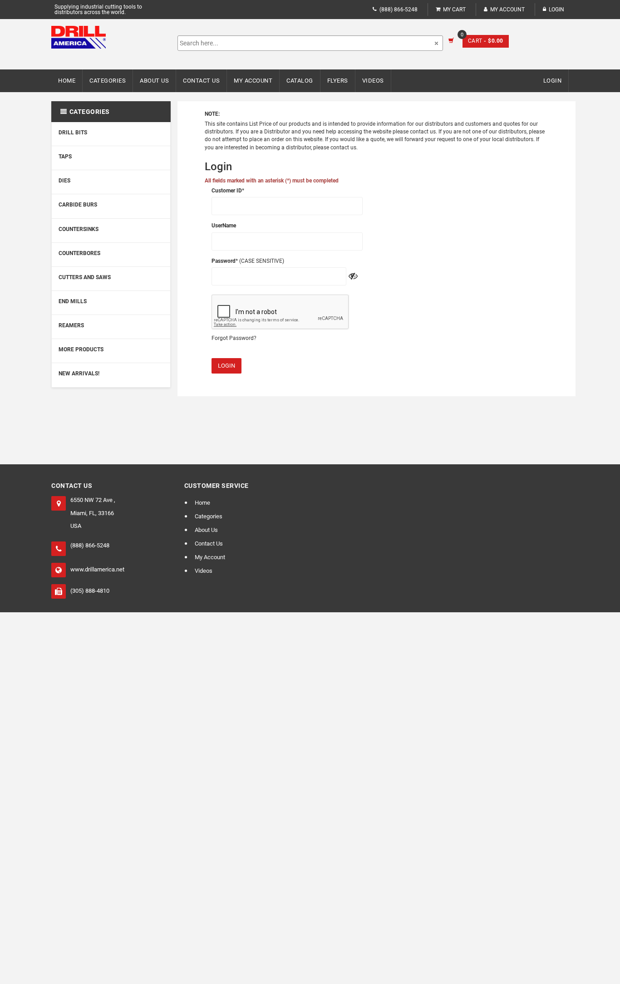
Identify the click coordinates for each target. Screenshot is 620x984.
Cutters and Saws (85, 277)
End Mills (73, 301)
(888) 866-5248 (398, 9)
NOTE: (212, 114)
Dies (64, 180)
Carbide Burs (78, 205)
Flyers (337, 80)
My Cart (454, 9)
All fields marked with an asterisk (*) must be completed (272, 180)
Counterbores (79, 253)
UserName (224, 225)
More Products (81, 349)
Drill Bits (73, 132)
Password (224, 261)
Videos (373, 80)
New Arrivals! (79, 373)
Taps (65, 156)
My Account (507, 9)
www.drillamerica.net (97, 569)
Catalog (299, 80)
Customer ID (227, 190)
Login (226, 365)
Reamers (71, 325)
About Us (154, 80)
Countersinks (78, 229)
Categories (107, 80)
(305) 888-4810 (89, 590)
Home (66, 80)
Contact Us (201, 80)
